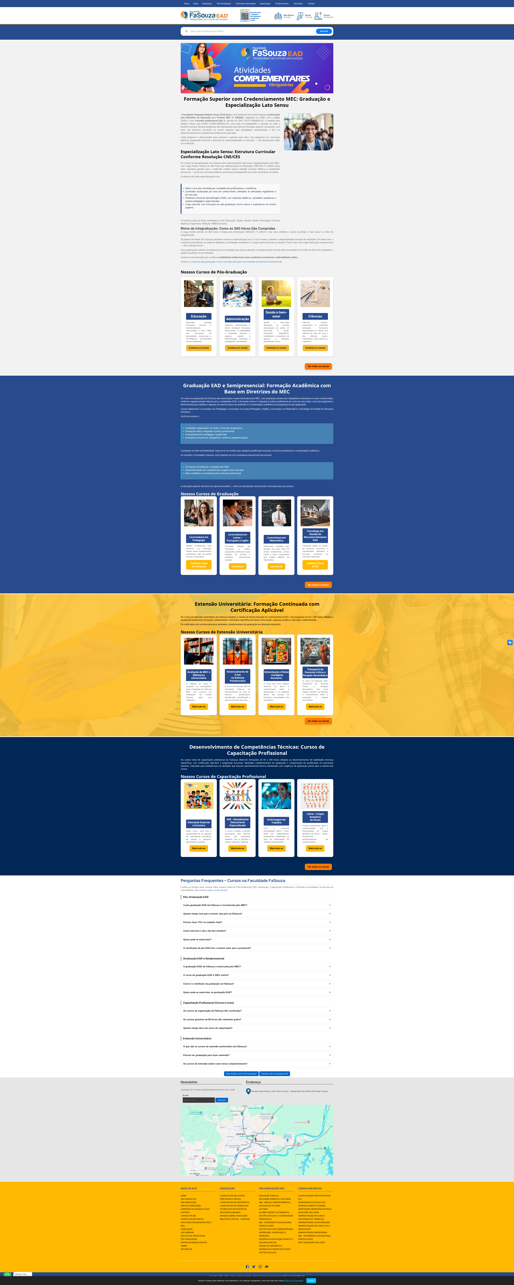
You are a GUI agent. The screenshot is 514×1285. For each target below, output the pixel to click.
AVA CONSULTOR (188, 1199)
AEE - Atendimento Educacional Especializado (275, 1224)
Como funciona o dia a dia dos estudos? (204, 931)
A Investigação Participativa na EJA (314, 1197)
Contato (311, 3)
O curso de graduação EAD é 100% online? (206, 975)
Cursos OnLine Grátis (192, 1219)
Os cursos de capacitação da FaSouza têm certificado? (212, 1011)
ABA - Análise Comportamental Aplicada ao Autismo (274, 1204)
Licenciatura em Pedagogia (234, 1206)
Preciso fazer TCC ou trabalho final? (202, 922)
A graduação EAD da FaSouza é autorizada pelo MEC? (212, 966)
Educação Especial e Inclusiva (275, 1199)
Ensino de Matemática (270, 1246)
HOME (183, 1196)
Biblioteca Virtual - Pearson (235, 1219)
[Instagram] (260, 1266)
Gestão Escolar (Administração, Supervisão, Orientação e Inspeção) (276, 1232)
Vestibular (186, 1249)
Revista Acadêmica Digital (194, 1242)
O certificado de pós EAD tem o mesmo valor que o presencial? (217, 948)
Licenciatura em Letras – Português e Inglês (233, 1197)
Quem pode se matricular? (197, 939)
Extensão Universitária (246, 3)
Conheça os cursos (199, 348)
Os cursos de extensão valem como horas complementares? (215, 1063)
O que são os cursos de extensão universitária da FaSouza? (215, 1046)
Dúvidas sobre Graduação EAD (274, 1074)
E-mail (192, 1095)
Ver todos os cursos (318, 366)
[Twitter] (253, 1266)
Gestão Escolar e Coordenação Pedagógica (276, 1217)
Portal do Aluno (282, 3)
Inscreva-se (238, 566)
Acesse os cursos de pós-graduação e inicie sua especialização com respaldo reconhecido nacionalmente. (231, 262)
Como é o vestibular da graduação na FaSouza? (208, 984)
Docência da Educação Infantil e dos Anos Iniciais (276, 1241)
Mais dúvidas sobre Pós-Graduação (241, 1074)
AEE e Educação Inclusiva (311, 1242)
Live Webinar (187, 1232)
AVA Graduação (188, 1202)
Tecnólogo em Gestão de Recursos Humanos (233, 1210)
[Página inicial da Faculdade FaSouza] (204, 15)
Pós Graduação (189, 1239)
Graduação (207, 3)
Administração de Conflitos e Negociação (314, 1227)
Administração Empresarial (312, 1232)
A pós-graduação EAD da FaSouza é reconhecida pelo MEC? (215, 905)
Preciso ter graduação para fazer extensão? (206, 1055)
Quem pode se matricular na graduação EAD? (207, 992)
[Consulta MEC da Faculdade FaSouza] (250, 15)
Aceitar (311, 1281)
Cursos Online (188, 1216)
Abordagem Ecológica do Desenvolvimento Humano (312, 1204)
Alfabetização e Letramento (274, 1212)
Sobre (195, 3)
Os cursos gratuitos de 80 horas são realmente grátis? (212, 1019)
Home (186, 3)
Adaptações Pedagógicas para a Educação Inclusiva (315, 1210)
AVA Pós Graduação (191, 1206)
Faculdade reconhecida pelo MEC (196, 1224)
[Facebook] (247, 1266)
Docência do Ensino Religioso (274, 1249)
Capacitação (264, 3)
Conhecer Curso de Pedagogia (198, 565)
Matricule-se (198, 706)
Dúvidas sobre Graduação (233, 1216)
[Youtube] (266, 1266)
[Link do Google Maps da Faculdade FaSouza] (257, 1140)
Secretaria (298, 3)
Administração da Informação (314, 1222)
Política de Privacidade (193, 1236)
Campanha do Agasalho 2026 (195, 1209)
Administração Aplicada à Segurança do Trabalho (311, 1217)
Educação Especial (269, 1196)
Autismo (263, 1209)
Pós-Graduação (224, 3)
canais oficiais (220, 890)
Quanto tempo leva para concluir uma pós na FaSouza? (212, 913)
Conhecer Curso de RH (315, 565)
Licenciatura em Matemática (234, 1202)
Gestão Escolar (267, 1252)
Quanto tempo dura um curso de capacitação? (207, 1028)
